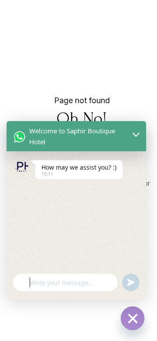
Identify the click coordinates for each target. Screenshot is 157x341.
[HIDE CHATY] (132, 318)
